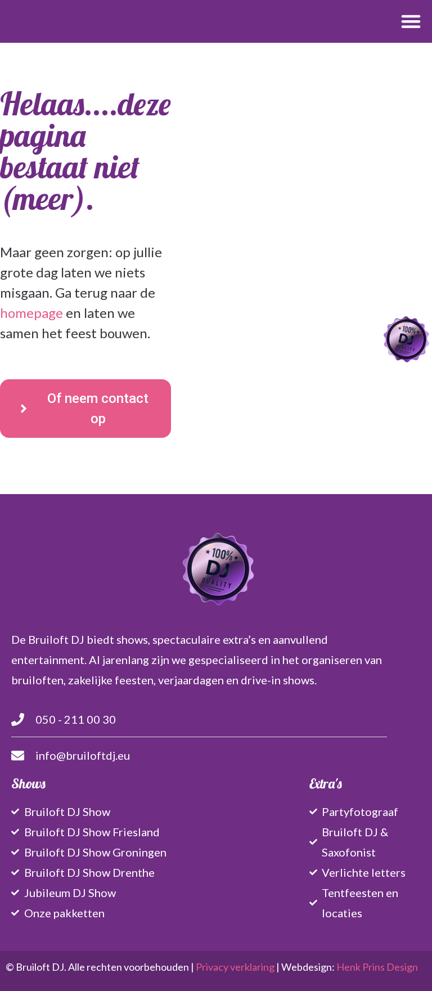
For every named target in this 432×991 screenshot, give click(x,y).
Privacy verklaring (235, 967)
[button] (411, 21)
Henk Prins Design (377, 967)
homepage (31, 312)
